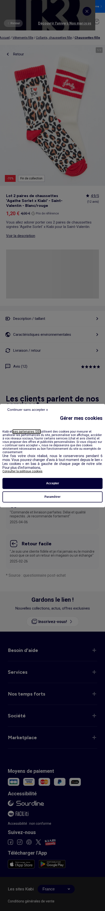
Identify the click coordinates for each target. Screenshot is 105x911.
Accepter (52, 483)
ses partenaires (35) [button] (26, 431)
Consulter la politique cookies (22, 471)
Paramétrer (52, 497)
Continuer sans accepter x (27, 410)
